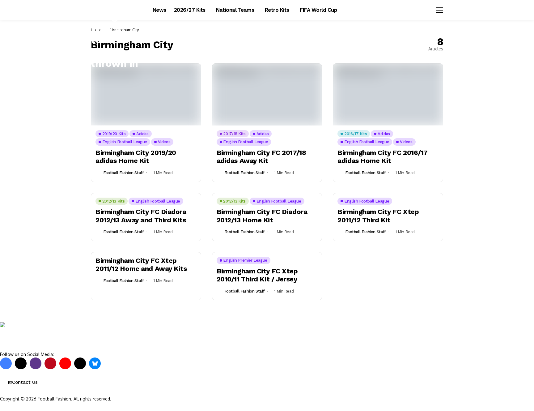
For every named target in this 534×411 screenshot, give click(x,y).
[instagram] (35, 363)
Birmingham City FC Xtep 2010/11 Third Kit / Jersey (257, 275)
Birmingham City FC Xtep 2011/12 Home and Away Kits (141, 264)
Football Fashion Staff (123, 172)
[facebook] (6, 363)
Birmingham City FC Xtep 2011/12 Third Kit (378, 216)
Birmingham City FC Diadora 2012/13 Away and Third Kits (140, 216)
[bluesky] (95, 363)
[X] (21, 363)
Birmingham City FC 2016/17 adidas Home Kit (382, 157)
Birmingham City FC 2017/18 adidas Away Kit (261, 157)
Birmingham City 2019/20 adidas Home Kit (135, 157)
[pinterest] (50, 363)
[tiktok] (80, 363)
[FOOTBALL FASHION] (26, 336)
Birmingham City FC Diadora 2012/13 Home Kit (262, 216)
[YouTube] (65, 363)
